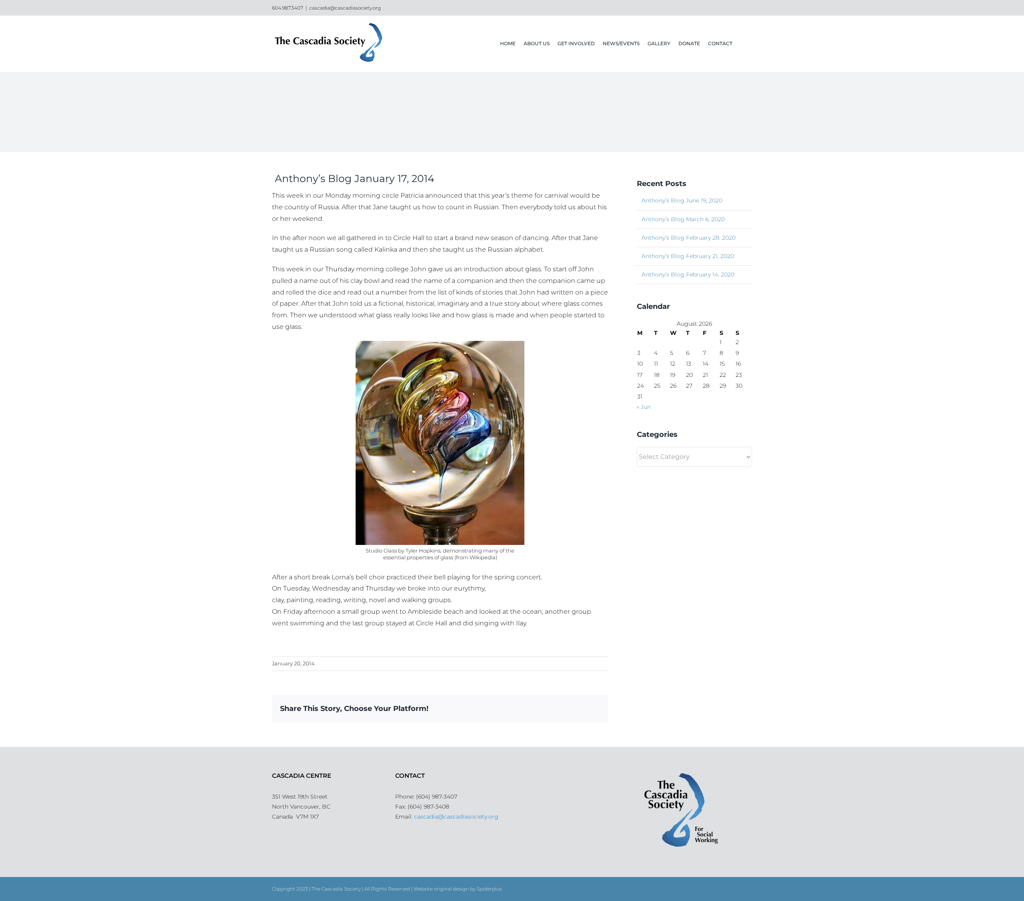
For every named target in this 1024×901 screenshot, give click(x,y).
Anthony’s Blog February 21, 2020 (688, 256)
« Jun (644, 406)
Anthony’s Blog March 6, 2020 (683, 219)
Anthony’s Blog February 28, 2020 (689, 237)
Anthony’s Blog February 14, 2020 (688, 274)
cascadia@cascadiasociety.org (345, 8)
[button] (742, 44)
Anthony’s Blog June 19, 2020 (682, 200)
